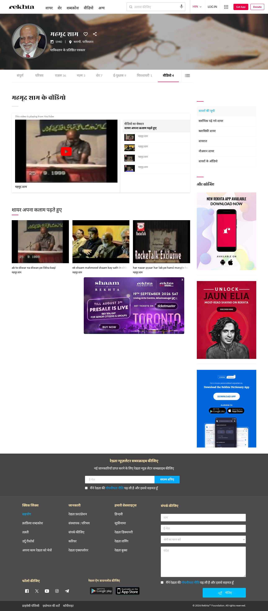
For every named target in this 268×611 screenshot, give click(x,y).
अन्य (101, 7)
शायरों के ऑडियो (208, 162)
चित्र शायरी (144, 76)
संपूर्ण (20, 76)
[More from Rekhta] (226, 7)
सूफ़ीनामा (120, 523)
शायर (49, 7)
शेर (99, 76)
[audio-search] (181, 6)
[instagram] (57, 590)
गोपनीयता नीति (115, 488)
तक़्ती (25, 532)
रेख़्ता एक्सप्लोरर (78, 550)
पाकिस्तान (87, 42)
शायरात (203, 141)
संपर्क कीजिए (76, 532)
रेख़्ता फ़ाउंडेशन (77, 514)
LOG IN (212, 6)
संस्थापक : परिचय (79, 523)
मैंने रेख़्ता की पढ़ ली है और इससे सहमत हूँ (124, 488)
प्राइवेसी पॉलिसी (30, 605)
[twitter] (37, 590)
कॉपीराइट (68, 605)
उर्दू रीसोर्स (28, 541)
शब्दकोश (73, 7)
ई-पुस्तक (119, 76)
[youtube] (47, 590)
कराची (77, 42)
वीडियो (168, 76)
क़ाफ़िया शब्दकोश (32, 523)
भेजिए (228, 592)
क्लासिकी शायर (207, 131)
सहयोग (26, 514)
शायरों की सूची (207, 111)
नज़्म (81, 76)
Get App (241, 6)
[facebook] (26, 590)
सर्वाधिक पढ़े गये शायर (211, 121)
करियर (72, 541)
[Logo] (22, 7)
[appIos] (127, 591)
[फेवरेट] (85, 34)
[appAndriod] (101, 591)
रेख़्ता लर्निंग (121, 541)
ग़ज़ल (60, 76)
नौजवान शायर (206, 151)
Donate (257, 6)
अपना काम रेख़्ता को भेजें (37, 550)
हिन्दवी (119, 514)
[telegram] (67, 590)
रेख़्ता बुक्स (121, 550)
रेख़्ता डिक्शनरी (124, 532)
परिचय (39, 76)
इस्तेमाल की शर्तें (51, 605)
